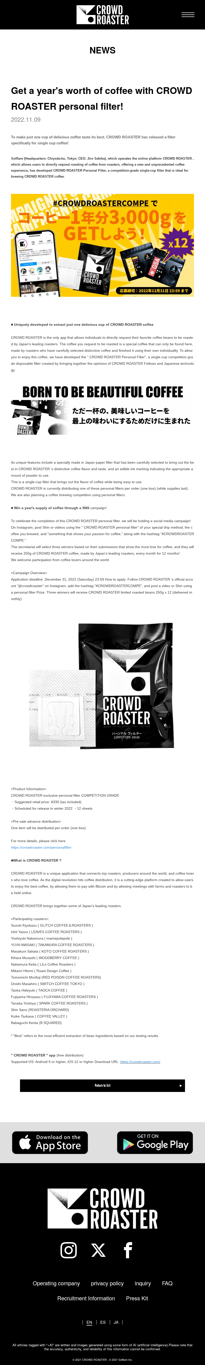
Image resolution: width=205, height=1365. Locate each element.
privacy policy (107, 1283)
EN (89, 1322)
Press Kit (137, 1298)
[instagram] (72, 1250)
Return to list (102, 1086)
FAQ (167, 1283)
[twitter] (102, 1250)
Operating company (56, 1283)
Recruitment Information (86, 1298)
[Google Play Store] (155, 1142)
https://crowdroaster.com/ (140, 1062)
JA (116, 1322)
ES (103, 1322)
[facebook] (132, 1250)
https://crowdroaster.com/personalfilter (41, 847)
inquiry (143, 1283)
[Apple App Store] (50, 1142)
